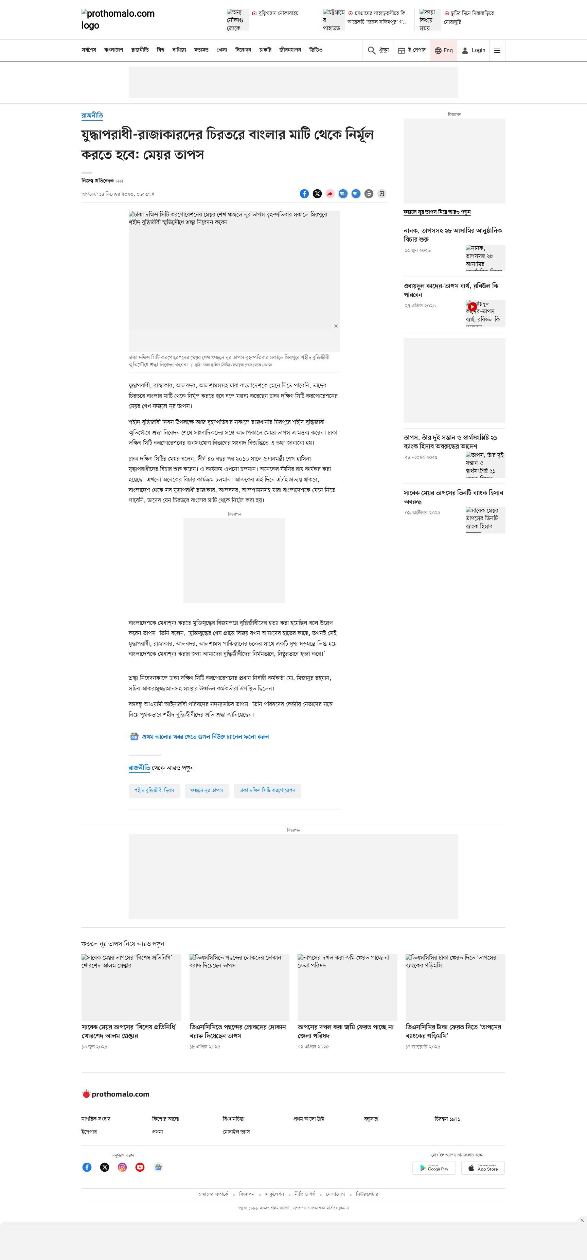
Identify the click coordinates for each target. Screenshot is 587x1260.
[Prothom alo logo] (115, 1096)
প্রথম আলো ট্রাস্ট (309, 1119)
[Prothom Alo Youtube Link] (143, 1168)
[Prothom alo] (127, 20)
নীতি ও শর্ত (305, 1194)
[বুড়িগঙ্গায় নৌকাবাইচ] (238, 20)
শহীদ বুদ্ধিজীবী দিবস (154, 790)
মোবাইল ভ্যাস (236, 1132)
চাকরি (265, 50)
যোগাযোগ (335, 1194)
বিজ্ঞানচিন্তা (234, 1119)
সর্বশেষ (89, 50)
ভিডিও (315, 50)
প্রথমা (157, 1132)
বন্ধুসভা (371, 1119)
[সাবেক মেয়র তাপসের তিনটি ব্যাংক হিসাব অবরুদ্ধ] (485, 520)
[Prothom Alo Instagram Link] (126, 1168)
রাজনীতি (140, 50)
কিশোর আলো (165, 1119)
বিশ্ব (160, 50)
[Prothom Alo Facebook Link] (90, 1168)
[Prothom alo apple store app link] (483, 1169)
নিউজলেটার (367, 1194)
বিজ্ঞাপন (246, 1194)
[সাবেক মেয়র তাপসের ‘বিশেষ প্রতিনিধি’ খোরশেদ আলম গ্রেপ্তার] (131, 987)
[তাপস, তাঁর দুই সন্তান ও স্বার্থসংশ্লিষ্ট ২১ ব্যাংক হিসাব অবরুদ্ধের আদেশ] (485, 465)
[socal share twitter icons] (318, 197)
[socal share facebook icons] (305, 197)
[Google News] (158, 1168)
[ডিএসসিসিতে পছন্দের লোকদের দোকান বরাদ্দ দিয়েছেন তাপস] (239, 987)
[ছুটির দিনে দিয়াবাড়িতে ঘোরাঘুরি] (430, 20)
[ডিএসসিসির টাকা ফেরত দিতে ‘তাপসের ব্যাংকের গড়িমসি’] (455, 987)
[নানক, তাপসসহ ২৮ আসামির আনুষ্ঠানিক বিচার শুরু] (485, 258)
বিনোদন (243, 50)
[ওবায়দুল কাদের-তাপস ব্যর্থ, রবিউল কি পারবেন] (485, 313)
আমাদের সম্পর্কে (213, 1194)
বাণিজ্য (179, 50)
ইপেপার (89, 1132)
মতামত (201, 50)
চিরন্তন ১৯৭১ (447, 1119)
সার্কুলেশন (274, 1194)
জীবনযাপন (290, 50)
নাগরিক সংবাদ (96, 1119)
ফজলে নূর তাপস (207, 790)
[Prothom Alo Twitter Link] (108, 1168)
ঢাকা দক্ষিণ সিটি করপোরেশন (267, 790)
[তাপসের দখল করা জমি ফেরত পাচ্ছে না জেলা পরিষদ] (347, 987)
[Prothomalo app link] (434, 1169)
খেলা (222, 50)
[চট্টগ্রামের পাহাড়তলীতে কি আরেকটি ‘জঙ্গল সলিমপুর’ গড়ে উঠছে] (334, 20)
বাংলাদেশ (113, 50)
